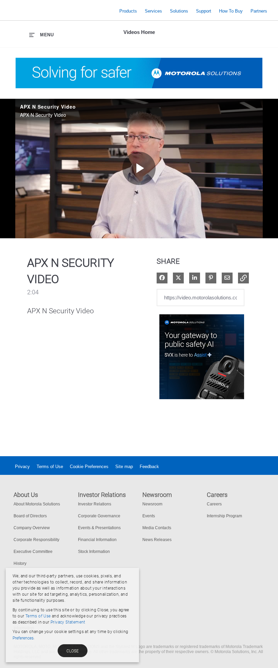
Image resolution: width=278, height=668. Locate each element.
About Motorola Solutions (37, 504)
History (20, 563)
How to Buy (231, 11)
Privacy (22, 466)
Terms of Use (50, 466)
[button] (243, 278)
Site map (124, 466)
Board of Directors (30, 516)
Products (128, 11)
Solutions (179, 11)
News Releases (157, 539)
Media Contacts (156, 527)
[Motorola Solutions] (61, 11)
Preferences (23, 638)
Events (148, 516)
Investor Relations (94, 504)
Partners (259, 11)
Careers (214, 504)
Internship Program (224, 516)
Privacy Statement (68, 622)
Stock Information (94, 551)
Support (203, 11)
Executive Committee (33, 551)
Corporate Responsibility (36, 539)
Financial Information (97, 539)
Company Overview (32, 527)
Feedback (149, 466)
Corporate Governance (99, 516)
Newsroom (152, 504)
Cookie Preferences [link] (89, 466)
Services (153, 11)
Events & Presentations (99, 527)
